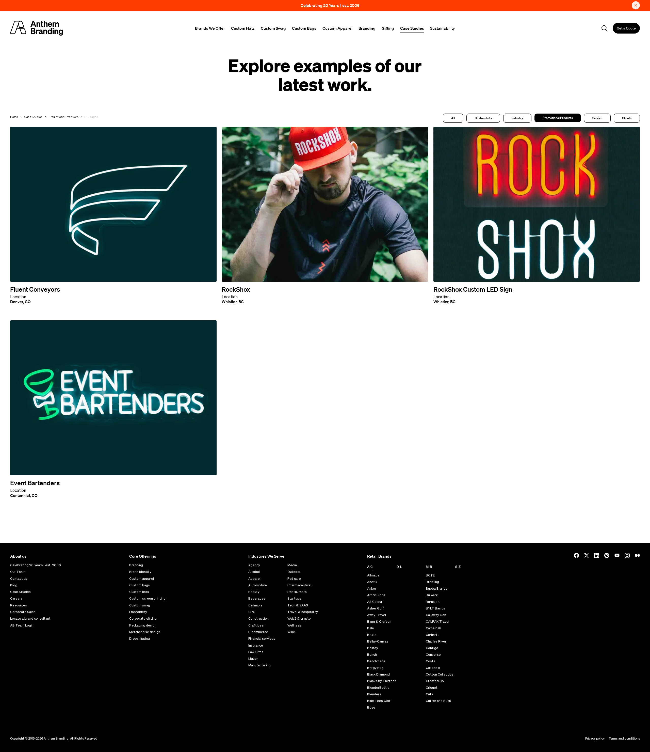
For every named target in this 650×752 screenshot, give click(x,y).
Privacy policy (595, 738)
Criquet (431, 688)
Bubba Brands (436, 588)
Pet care (294, 579)
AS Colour (374, 602)
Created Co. (435, 681)
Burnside (433, 602)
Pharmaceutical (299, 585)
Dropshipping (139, 638)
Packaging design (142, 625)
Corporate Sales (23, 612)
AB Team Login (22, 625)
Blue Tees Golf (379, 701)
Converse (433, 654)
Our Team (17, 572)
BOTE (430, 575)
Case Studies (412, 28)
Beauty (253, 592)
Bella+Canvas (377, 641)
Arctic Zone (376, 595)
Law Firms (255, 652)
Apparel (254, 579)
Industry (517, 118)
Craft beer (256, 625)
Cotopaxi (433, 668)
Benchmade (376, 661)
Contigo (432, 648)
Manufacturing (259, 665)
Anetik (372, 582)
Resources (18, 605)
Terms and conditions (624, 738)
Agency (254, 565)
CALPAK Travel (437, 621)
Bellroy (372, 648)
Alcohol (254, 572)
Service (597, 118)
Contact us (18, 579)
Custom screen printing (147, 598)
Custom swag (139, 605)
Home (14, 116)
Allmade (373, 575)
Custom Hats (243, 28)
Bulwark (432, 595)
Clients (626, 118)
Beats (372, 635)
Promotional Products (63, 116)
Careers (16, 598)
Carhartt (432, 635)
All (453, 118)
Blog (13, 585)
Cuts (429, 694)
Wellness (294, 625)
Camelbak (433, 628)
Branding (367, 28)
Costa (430, 661)
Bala (370, 628)
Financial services (261, 638)
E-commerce (258, 632)
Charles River (436, 641)
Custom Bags (304, 28)
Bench (372, 654)
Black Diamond (378, 674)
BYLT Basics (435, 608)
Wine (291, 632)
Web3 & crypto (299, 618)
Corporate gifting (143, 618)
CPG (251, 612)
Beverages (256, 598)
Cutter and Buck (438, 701)
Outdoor (294, 572)
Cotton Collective (439, 674)
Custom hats (483, 118)
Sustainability (442, 28)
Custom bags (139, 585)
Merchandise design (144, 632)
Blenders (374, 694)
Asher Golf (375, 608)
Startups (294, 598)
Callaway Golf (436, 615)
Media (292, 565)
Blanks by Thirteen (381, 681)
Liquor (253, 659)
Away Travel (376, 615)
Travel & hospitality (302, 612)
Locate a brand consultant (30, 618)
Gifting (388, 28)
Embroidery (138, 612)
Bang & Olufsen (379, 621)
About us (18, 556)
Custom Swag (273, 28)
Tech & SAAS (297, 605)
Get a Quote (626, 28)
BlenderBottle (378, 688)
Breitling (432, 582)
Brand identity (140, 572)
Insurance (255, 645)
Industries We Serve (266, 556)
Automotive (257, 585)
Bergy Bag (375, 668)
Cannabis (255, 605)
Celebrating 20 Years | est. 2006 (330, 5)
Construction (258, 618)
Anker (371, 588)
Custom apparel (141, 579)
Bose (371, 707)
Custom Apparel (337, 28)
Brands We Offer (210, 28)
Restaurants (297, 592)
